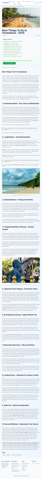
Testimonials (28, 1)
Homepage (4, 93)
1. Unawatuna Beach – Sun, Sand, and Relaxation (12, 41)
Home (3, 6)
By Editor (38, 35)
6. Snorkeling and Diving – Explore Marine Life (12, 49)
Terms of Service (25, 463)
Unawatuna (36, 75)
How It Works (14, 2)
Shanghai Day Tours (16, 471)
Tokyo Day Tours (15, 463)
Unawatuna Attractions (8, 132)
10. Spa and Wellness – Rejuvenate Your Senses (12, 56)
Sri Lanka (13, 454)
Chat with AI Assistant (10, 63)
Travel (4, 454)
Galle (3, 409)
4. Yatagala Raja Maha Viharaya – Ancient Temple (12, 46)
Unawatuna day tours (28, 152)
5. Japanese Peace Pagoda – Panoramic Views (12, 47)
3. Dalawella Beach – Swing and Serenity (11, 44)
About (23, 468)
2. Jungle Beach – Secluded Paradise (10, 42)
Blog (23, 1)
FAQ (32, 1)
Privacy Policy (24, 465)
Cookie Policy (24, 466)
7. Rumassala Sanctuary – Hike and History (11, 51)
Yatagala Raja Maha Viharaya (16, 284)
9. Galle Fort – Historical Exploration (10, 54)
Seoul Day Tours (15, 469)
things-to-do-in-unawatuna (11, 67)
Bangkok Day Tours (15, 465)
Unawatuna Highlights (17, 91)
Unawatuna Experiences (21, 90)
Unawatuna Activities (6, 88)
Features (10, 1)
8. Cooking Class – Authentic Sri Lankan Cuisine (12, 52)
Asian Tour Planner (19, 2)
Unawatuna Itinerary (22, 88)
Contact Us (24, 470)
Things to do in (19, 454)
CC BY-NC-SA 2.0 (24, 284)
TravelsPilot (6, 461)
